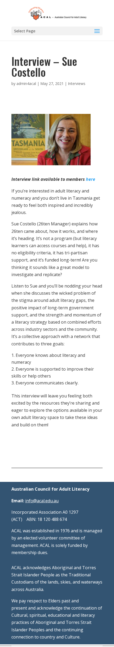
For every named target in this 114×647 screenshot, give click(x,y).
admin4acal (26, 83)
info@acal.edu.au (42, 501)
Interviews (76, 83)
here (90, 179)
